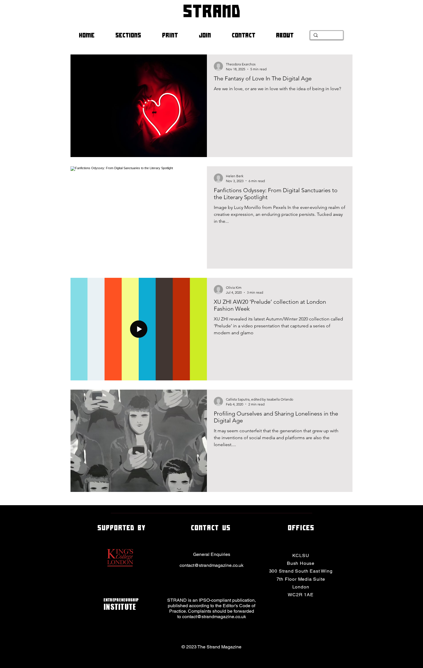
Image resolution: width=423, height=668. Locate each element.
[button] (134, 35)
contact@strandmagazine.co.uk (211, 565)
